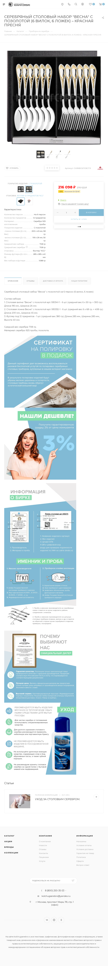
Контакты (43, 853)
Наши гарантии (79, 281)
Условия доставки (84, 849)
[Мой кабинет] (82, 4)
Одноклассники (61, 920)
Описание (13, 281)
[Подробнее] (96, 797)
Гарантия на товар (85, 853)
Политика (81, 857)
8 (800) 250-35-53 (54, 891)
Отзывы (31, 281)
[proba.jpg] (40, 590)
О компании (45, 841)
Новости (43, 845)
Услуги (42, 861)
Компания (45, 836)
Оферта (80, 861)
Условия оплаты (84, 845)
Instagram (54, 920)
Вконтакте (47, 920)
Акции (8, 841)
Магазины (81, 841)
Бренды (9, 847)
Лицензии (44, 857)
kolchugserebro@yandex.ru (56, 896)
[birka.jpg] (40, 518)
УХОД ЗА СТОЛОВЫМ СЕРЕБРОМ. (57, 799)
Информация (84, 836)
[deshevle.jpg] (40, 443)
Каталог (9, 836)
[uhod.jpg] (40, 738)
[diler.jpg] (40, 666)
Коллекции (11, 853)
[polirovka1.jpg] (40, 371)
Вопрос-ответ (82, 865)
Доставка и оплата (53, 281)
